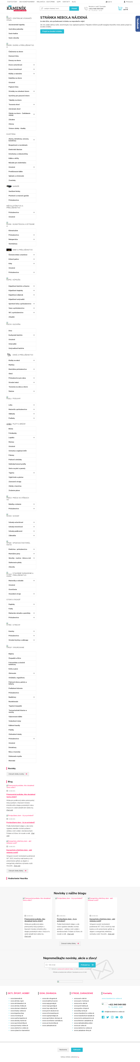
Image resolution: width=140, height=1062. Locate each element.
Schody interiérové (16, 527)
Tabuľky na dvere (15, 100)
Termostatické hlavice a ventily (18, 711)
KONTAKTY (66, 2)
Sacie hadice (13, 33)
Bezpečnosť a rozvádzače (18, 145)
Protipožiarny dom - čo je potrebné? (20, 822)
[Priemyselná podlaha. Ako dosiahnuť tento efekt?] (21, 787)
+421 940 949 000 (96, 9)
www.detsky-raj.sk (17, 1001)
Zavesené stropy (15, 482)
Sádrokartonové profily (17, 464)
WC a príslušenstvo (16, 313)
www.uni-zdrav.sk (80, 1025)
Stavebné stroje (15, 594)
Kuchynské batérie (15, 335)
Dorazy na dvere (15, 60)
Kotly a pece (13, 669)
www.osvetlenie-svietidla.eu (52, 1021)
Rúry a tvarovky (14, 752)
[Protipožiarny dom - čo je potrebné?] (20, 816)
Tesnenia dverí (14, 105)
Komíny (11, 631)
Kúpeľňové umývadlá (16, 299)
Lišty (10, 405)
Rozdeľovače (13, 702)
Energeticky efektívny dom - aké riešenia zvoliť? (19, 851)
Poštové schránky (15, 460)
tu (78, 1057)
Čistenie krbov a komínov (18, 255)
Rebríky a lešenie (15, 504)
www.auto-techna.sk (81, 1001)
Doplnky (12, 604)
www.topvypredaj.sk (49, 1006)
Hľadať (74, 8)
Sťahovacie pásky (15, 562)
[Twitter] (108, 1018)
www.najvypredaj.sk (49, 1003)
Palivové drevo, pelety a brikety (18, 683)
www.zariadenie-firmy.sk (82, 1030)
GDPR (59, 2)
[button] (52, 1029)
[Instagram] (113, 1018)
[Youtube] (118, 1018)
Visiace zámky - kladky (17, 128)
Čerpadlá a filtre (15, 658)
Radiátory (12, 697)
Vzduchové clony (15, 721)
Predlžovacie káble (16, 172)
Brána (11, 429)
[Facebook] (104, 1018)
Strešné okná (14, 382)
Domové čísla (14, 56)
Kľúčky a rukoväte (15, 74)
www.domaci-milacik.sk (19, 1008)
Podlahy (12, 418)
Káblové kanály (14, 725)
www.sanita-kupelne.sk (19, 1018)
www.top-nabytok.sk (49, 1008)
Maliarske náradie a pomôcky (19, 613)
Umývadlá (12, 344)
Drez (10, 331)
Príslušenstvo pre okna (17, 378)
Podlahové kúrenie (16, 688)
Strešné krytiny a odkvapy (18, 640)
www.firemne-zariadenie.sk (83, 1021)
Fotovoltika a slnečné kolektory (17, 664)
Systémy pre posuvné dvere (19, 96)
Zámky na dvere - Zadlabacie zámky (19, 114)
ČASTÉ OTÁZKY (12, 2)
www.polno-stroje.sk (81, 1008)
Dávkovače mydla (15, 756)
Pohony (11, 455)
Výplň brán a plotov (16, 477)
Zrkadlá (11, 317)
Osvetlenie (13, 589)
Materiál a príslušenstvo (18, 409)
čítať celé (9, 810)
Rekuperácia (13, 239)
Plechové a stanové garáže (19, 196)
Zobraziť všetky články (16, 871)
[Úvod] (22, 8)
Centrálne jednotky (16, 29)
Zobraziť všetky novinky (16, 774)
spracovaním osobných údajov (65, 969)
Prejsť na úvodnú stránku (52, 31)
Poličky (11, 730)
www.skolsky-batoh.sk (18, 1021)
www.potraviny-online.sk (19, 1025)
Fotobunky (13, 433)
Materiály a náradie (16, 581)
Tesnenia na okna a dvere (18, 387)
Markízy (11, 365)
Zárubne (12, 120)
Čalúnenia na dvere (16, 52)
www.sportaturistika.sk (19, 1023)
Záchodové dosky (15, 734)
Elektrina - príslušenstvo (18, 549)
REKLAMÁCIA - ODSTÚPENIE (46, 2)
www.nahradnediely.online (83, 1023)
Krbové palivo (14, 259)
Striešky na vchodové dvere (19, 91)
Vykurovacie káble (15, 717)
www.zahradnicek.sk (49, 1025)
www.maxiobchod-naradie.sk (84, 1016)
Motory (11, 442)
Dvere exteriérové (15, 65)
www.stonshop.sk (17, 1016)
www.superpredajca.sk (50, 1016)
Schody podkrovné (15, 531)
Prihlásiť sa (85, 965)
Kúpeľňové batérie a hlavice (19, 286)
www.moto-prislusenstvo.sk (84, 1018)
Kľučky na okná (14, 360)
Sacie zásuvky (14, 38)
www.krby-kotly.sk (80, 1011)
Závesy (11, 124)
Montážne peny (14, 554)
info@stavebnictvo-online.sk (114, 1012)
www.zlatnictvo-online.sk (19, 1028)
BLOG (74, 2)
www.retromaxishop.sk (50, 1013)
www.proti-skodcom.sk (50, 1011)
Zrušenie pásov (14, 490)
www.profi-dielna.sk (81, 1006)
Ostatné (12, 82)
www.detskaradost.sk (18, 1003)
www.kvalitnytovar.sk (49, 1001)
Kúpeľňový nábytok (16, 295)
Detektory (12, 747)
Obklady (12, 414)
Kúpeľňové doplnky (16, 291)
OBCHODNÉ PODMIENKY (27, 2)
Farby (11, 609)
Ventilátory (13, 244)
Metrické (12, 761)
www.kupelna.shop (17, 1013)
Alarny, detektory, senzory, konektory (19, 140)
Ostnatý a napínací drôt (18, 451)
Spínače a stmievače (16, 176)
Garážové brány (14, 191)
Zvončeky (12, 180)
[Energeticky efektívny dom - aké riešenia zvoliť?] (21, 842)
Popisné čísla (13, 87)
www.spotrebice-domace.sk (52, 1018)
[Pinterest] (121, 1018)
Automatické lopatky (17, 25)
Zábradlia (12, 536)
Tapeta (11, 473)
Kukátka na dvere (15, 78)
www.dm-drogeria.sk (49, 998)
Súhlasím (77, 1050)
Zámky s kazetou (15, 486)
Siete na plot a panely (17, 468)
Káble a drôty (14, 158)
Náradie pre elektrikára (17, 163)
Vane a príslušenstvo (16, 308)
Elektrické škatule (15, 149)
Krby (10, 264)
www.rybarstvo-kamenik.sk (20, 1030)
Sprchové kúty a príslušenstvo (20, 304)
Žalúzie (11, 391)
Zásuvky (12, 567)
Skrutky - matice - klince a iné (20, 558)
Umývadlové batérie (16, 348)
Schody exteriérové (16, 522)
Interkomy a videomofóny (18, 154)
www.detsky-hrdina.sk (18, 1006)
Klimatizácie (13, 231)
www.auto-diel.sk (80, 998)
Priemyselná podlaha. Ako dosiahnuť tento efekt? (20, 795)
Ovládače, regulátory (17, 678)
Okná (11, 374)
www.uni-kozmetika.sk (50, 1023)
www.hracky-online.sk (18, 1011)
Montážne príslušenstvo (18, 369)
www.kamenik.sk (16, 998)
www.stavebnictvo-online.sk (84, 1013)
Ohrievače (12, 673)
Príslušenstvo (14, 200)
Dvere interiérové (15, 69)
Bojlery (11, 654)
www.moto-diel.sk (80, 1003)
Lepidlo (11, 438)
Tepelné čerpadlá (15, 706)
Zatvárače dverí (14, 109)
